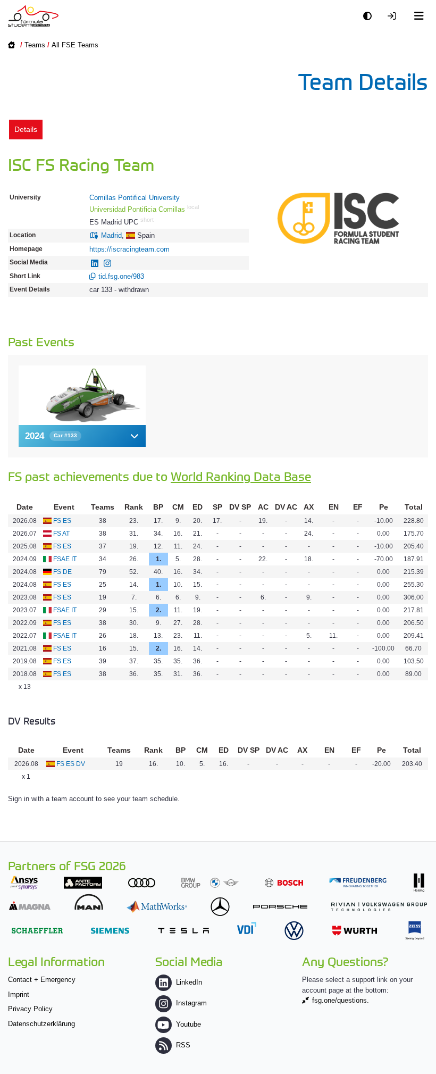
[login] (394, 16)
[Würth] (354, 930)
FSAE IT (65, 559)
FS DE (62, 572)
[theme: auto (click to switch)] (370, 16)
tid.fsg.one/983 (121, 276)
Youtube (188, 1024)
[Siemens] (110, 930)
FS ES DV (70, 764)
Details (25, 129)
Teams (34, 45)
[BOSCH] (284, 882)
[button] (82, 436)
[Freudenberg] (358, 882)
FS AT (61, 533)
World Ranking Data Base (241, 476)
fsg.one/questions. (340, 1000)
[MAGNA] (30, 905)
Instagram (191, 1003)
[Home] (33, 16)
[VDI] (246, 928)
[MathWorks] (157, 906)
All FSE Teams (75, 45)
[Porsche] (280, 906)
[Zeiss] (414, 930)
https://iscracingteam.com (129, 249)
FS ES (62, 520)
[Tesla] (183, 930)
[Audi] (141, 882)
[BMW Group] (210, 882)
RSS (183, 1045)
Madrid (111, 235)
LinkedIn (189, 982)
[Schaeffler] (37, 930)
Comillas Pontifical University (134, 198)
